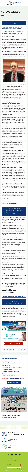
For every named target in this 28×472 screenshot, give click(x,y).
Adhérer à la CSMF (13, 382)
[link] (17, 465)
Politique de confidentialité (14, 461)
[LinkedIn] (20, 454)
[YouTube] (16, 454)
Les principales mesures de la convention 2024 (14, 296)
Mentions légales (14, 458)
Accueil (2, 15)
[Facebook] (12, 454)
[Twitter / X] (8, 454)
